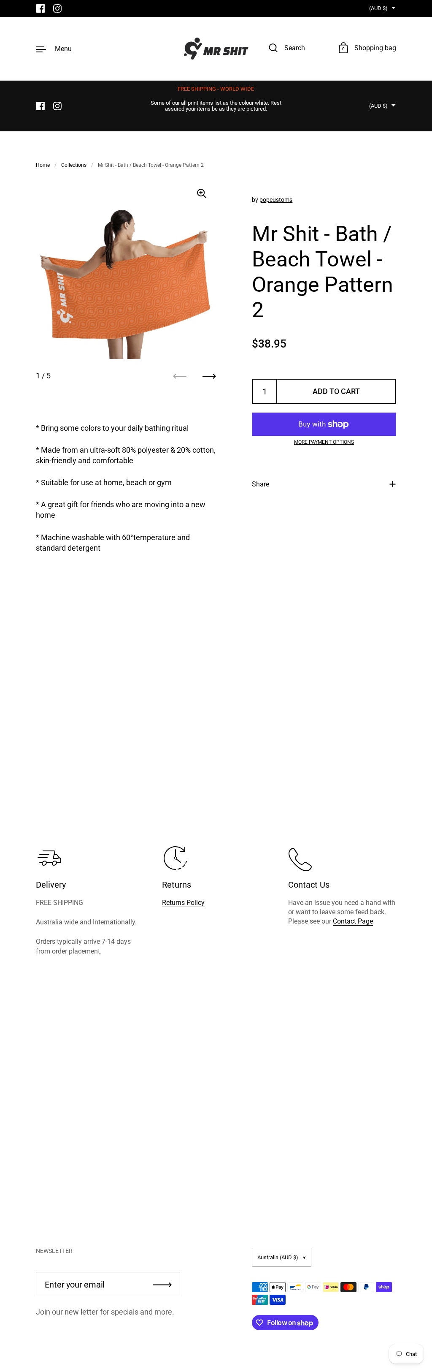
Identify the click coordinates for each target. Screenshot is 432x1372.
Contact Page (353, 921)
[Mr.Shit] (216, 48)
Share (260, 484)
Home (43, 165)
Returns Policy (183, 903)
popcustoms (275, 199)
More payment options (324, 442)
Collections (73, 165)
